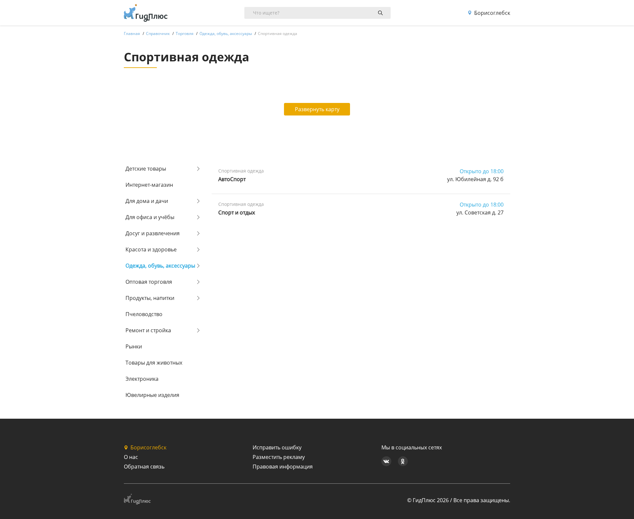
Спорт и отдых (236, 212)
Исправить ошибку (277, 447)
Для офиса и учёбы (149, 217)
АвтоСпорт (232, 179)
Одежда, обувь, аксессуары (160, 265)
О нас (131, 457)
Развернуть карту (317, 109)
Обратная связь (144, 466)
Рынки (133, 346)
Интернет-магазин (149, 184)
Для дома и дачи (146, 201)
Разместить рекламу (279, 457)
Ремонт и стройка (148, 330)
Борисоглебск (492, 12)
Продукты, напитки (149, 298)
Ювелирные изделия (152, 395)
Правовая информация (283, 466)
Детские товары (145, 168)
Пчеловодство (143, 314)
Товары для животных (153, 362)
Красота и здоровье (151, 249)
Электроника (141, 378)
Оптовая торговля (148, 281)
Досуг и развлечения (152, 233)
